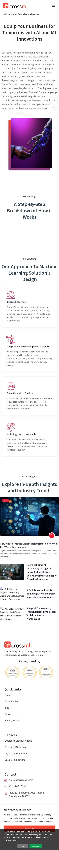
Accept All (29, 828)
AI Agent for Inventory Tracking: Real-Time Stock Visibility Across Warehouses (41, 614)
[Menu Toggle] (53, 6)
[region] (29, 827)
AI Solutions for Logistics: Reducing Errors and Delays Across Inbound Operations (41, 593)
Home (7, 14)
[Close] (56, 807)
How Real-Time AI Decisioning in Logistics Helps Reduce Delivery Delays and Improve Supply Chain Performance (41, 572)
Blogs (5, 500)
